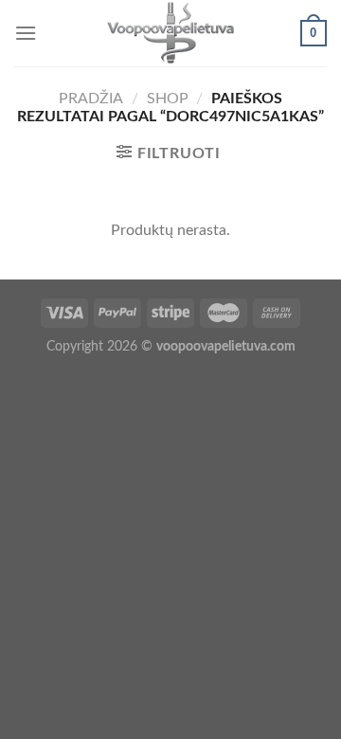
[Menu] (25, 32)
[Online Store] (170, 33)
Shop (167, 98)
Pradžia (91, 98)
